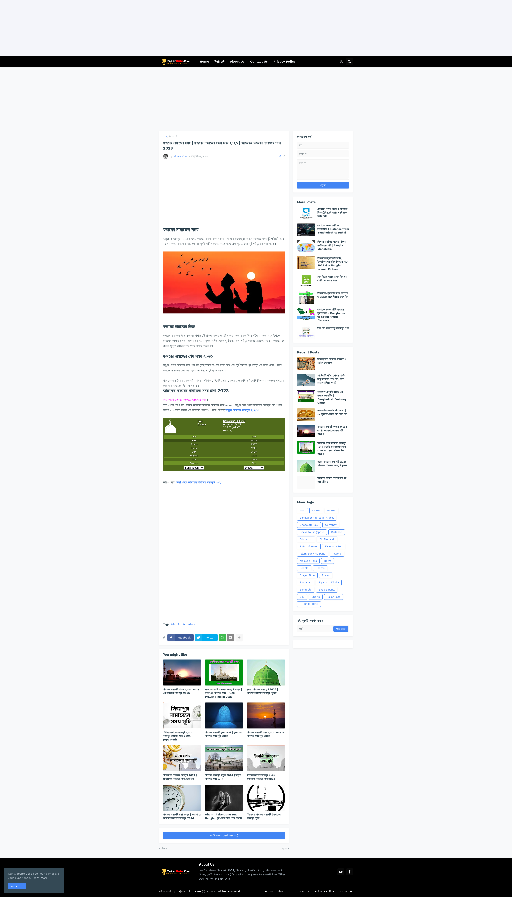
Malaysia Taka (308, 560)
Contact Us (302, 891)
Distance (336, 532)
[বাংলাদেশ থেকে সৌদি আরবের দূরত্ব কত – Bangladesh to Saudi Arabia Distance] (306, 314)
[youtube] (340, 871)
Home (269, 891)
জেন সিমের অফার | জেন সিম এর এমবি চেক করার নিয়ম (332, 278)
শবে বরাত (316, 510)
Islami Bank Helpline (312, 553)
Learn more (40, 877)
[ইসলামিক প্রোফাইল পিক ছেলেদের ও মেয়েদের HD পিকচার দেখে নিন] (306, 297)
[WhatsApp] (222, 637)
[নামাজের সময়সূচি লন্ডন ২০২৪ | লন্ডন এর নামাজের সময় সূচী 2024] (224, 715)
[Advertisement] (120, 28)
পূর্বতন (284, 848)
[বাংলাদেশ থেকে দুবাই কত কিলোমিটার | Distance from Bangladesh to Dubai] (306, 230)
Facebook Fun (333, 546)
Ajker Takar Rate (190, 891)
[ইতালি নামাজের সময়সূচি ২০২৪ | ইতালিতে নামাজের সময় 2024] (266, 758)
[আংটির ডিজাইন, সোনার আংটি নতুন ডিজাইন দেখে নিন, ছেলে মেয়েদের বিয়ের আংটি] (306, 380)
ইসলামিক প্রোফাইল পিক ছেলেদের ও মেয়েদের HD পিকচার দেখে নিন (332, 294)
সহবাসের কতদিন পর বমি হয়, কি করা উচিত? (331, 479)
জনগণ (302, 510)
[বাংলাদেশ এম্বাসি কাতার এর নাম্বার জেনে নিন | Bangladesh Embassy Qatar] (306, 396)
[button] (341, 61)
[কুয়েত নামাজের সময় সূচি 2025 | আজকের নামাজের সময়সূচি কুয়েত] (266, 672)
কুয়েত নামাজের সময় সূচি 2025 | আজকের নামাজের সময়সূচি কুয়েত (262, 691)
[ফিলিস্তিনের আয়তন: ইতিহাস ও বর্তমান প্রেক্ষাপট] (306, 363)
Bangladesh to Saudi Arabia (317, 517)
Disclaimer (346, 891)
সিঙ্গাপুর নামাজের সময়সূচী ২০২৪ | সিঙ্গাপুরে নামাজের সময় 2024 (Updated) (178, 736)
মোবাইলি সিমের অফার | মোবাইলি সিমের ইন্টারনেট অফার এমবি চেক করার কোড (332, 212)
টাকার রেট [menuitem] (219, 61)
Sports (316, 596)
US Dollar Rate (309, 604)
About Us (283, 891)
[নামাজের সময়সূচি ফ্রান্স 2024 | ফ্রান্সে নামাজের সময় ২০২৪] (224, 758)
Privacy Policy (324, 891)
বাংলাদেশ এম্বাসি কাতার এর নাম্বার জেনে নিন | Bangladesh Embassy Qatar (332, 397)
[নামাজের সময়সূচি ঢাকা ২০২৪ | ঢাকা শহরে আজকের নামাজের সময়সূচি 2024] (182, 798)
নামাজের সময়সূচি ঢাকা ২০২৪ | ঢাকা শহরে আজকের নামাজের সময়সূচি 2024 (182, 816)
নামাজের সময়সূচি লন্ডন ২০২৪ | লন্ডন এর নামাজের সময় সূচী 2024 (223, 734)
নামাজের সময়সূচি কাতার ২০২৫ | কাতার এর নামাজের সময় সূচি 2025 (181, 691)
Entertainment (309, 546)
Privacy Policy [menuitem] (284, 61)
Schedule (188, 624)
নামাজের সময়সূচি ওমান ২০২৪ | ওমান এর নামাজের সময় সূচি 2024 (265, 734)
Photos (320, 568)
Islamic (173, 136)
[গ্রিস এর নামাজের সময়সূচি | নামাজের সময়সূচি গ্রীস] (266, 798)
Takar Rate (333, 596)
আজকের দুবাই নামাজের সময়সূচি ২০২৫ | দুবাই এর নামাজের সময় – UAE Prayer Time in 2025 (223, 693)
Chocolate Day (309, 524)
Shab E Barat (327, 589)
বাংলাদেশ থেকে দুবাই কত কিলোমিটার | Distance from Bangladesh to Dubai (333, 229)
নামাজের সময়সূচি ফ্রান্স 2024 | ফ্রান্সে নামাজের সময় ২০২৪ (223, 776)
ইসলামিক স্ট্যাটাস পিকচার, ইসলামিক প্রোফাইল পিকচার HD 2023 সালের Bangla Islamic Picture (332, 263)
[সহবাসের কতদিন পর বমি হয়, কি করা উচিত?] (306, 482)
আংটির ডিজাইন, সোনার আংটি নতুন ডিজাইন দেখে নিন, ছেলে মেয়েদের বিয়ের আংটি (331, 379)
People (304, 568)
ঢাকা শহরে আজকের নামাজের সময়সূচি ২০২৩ (199, 482)
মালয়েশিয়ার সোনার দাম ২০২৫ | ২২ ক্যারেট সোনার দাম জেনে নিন (332, 412)
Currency (331, 524)
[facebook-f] (349, 871)
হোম (165, 136)
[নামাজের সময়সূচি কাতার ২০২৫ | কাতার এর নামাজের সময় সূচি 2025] (182, 672)
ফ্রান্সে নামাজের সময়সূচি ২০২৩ (241, 410)
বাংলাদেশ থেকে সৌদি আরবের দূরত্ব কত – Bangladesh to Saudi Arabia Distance (331, 315)
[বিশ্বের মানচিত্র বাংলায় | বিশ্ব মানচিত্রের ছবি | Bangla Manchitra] (306, 246)
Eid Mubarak (327, 539)
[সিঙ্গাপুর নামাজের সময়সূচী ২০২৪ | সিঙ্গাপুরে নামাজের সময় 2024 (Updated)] (182, 715)
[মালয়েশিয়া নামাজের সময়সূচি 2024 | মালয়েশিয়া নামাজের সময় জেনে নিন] (182, 758)
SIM (302, 596)
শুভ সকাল (331, 510)
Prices (326, 575)
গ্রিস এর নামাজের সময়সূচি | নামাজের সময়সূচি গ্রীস (264, 816)
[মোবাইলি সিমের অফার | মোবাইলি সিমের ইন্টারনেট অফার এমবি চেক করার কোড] (306, 213)
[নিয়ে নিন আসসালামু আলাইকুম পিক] (306, 332)
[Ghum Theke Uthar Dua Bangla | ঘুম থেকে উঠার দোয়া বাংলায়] (224, 798)
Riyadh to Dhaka (329, 582)
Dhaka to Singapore (312, 532)
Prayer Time (307, 575)
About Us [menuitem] (237, 61)
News (327, 560)
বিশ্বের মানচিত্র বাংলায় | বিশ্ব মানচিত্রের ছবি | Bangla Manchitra (331, 245)
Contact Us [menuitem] (259, 61)
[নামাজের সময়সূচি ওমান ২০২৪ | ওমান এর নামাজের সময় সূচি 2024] (266, 715)
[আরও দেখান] (239, 637)
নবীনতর (164, 848)
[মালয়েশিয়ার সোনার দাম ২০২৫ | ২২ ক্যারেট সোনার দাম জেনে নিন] (306, 414)
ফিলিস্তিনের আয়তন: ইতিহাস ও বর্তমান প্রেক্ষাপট (331, 360)
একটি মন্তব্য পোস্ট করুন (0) (224, 835)
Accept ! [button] (17, 886)
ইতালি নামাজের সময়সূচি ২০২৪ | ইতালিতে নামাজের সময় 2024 (261, 776)
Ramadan (305, 582)
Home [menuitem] (204, 61)
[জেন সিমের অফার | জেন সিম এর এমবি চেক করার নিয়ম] (306, 281)
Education (306, 539)
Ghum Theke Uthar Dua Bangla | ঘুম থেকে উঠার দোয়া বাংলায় (223, 816)
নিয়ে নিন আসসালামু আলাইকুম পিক (333, 328)
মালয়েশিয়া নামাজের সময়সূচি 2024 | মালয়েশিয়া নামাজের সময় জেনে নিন (180, 776)
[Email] (230, 637)
